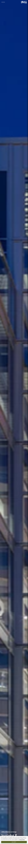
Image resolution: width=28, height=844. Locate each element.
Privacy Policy (22, 839)
